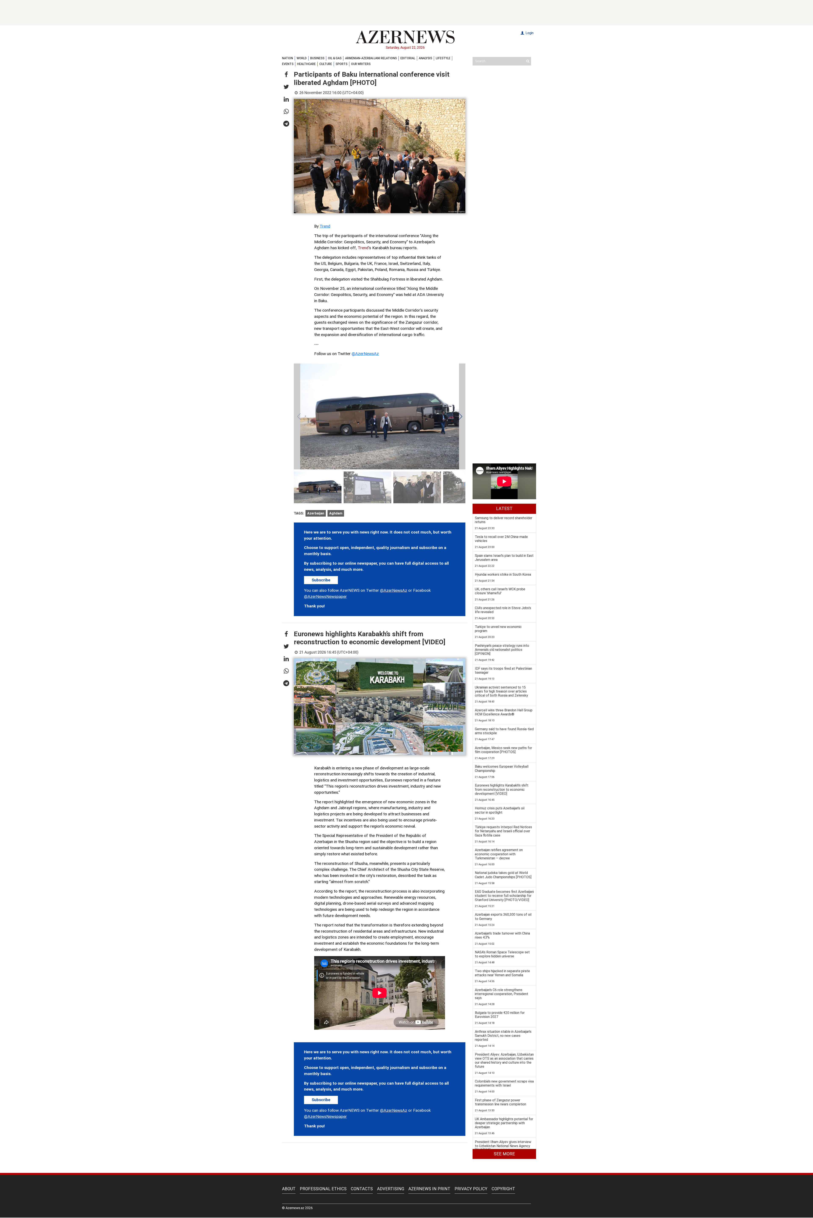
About (289, 1188)
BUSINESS (317, 58)
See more (504, 1153)
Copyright (503, 1188)
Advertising (390, 1188)
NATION (287, 58)
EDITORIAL (407, 58)
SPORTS (341, 64)
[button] (286, 74)
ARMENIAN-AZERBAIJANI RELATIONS (371, 58)
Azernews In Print (429, 1188)
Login (529, 33)
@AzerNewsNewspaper (325, 596)
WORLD (302, 58)
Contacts (362, 1188)
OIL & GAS (335, 58)
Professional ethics (323, 1188)
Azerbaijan (315, 513)
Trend (325, 226)
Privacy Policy (471, 1188)
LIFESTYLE (443, 58)
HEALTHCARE (306, 64)
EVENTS (287, 64)
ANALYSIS (425, 58)
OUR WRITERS (361, 64)
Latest (504, 508)
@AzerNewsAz (365, 353)
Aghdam (335, 513)
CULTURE (325, 64)
